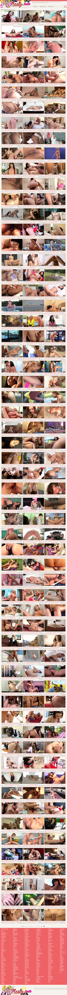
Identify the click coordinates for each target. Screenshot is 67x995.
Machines (38, 949)
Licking (38, 946)
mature (12, 161)
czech (34, 24)
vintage (33, 694)
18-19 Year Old (4, 929)
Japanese (38, 934)
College (15, 950)
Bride (2, 980)
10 (41, 926)
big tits (6, 24)
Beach (2, 957)
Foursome (27, 949)
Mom (37, 962)
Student (61, 940)
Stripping (62, 939)
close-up (58, 130)
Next (44, 926)
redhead (55, 54)
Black (2, 970)
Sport (61, 932)
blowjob (31, 24)
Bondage (3, 974)
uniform (9, 100)
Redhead (50, 950)
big (53, 54)
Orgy (37, 980)
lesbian (8, 24)
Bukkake (15, 930)
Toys (61, 956)
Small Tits (50, 977)
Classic (14, 946)
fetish (55, 130)
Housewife (27, 980)
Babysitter (3, 950)
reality (56, 511)
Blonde (3, 972)
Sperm (61, 930)
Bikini (2, 967)
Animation (3, 940)
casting (52, 450)
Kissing (38, 937)
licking (13, 24)
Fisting (26, 943)
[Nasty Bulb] (15, 4)
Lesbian (38, 944)
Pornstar (50, 940)
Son (49, 982)
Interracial (38, 932)
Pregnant (50, 943)
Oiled (37, 973)
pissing (49, 130)
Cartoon (15, 937)
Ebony (14, 980)
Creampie (15, 956)
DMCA (52, 990)
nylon (9, 191)
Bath (2, 952)
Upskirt (61, 960)
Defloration (15, 969)
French (26, 950)
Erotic (14, 983)
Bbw (2, 954)
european (14, 313)
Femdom (27, 936)
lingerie (9, 648)
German (26, 959)
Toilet (61, 954)
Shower (50, 969)
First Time (27, 942)
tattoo (8, 176)
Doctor (14, 972)
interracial (9, 237)
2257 (50, 990)
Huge (26, 982)
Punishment (51, 946)
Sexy (49, 964)
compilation (12, 648)
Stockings (62, 934)
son (52, 191)
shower (31, 618)
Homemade (27, 979)
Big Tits (3, 966)
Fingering (27, 940)
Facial (26, 932)
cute (29, 115)
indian (47, 176)
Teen (61, 949)
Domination (15, 976)
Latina (37, 943)
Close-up (15, 949)
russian (27, 450)
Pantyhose (50, 930)
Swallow (62, 942)
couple (52, 39)
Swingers (62, 943)
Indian (26, 983)
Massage (38, 952)
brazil (57, 709)
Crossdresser (16, 957)
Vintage (61, 962)
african (57, 694)
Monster (38, 963)
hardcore (52, 85)
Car (14, 936)
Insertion (38, 930)
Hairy (26, 970)
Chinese (15, 944)
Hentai (26, 977)
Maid (37, 950)
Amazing (3, 936)
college (25, 526)
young (12, 770)
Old (37, 974)
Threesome (62, 952)
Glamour (27, 962)
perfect (54, 557)
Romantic (50, 954)
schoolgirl (52, 298)
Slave (49, 974)
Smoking (50, 979)
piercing (36, 557)
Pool (49, 939)
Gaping (26, 956)
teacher (57, 374)
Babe (2, 949)
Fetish (26, 937)
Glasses (27, 963)
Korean (38, 940)
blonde (6, 39)
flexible (36, 633)
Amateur (3, 934)
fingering (14, 283)
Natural (38, 964)
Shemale (50, 967)
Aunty (2, 947)
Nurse (37, 969)
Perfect (49, 934)
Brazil (2, 977)
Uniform (62, 959)
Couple (14, 954)
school (12, 100)
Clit (14, 947)
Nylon (37, 970)
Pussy (49, 947)
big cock (47, 39)
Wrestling (62, 969)
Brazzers (3, 979)
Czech (14, 963)
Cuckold (15, 959)
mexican (11, 283)
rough (57, 146)
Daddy (14, 964)
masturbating (52, 130)
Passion (50, 933)
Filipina (26, 939)
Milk (37, 959)
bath (11, 298)
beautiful (25, 24)
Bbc (2, 953)
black (14, 176)
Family (26, 934)
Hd (25, 974)
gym (8, 39)
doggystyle (34, 252)
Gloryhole (27, 964)
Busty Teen (15, 933)
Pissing (50, 937)
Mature (38, 954)
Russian (50, 957)
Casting (15, 939)
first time (14, 420)
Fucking (26, 952)
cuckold (51, 435)
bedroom (33, 633)
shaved (11, 39)
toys (31, 115)
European (27, 929)
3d (1, 930)
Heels (26, 976)
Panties (50, 929)
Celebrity (15, 940)
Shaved (50, 966)
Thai (61, 950)
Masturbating (39, 953)
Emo (14, 982)
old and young (33, 755)
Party (49, 932)
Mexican (38, 956)
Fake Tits (27, 933)
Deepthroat (15, 967)
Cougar (14, 953)
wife (25, 85)
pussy (33, 115)
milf (26, 39)
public (33, 313)
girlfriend (49, 176)
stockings (55, 115)
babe (46, 161)
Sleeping (50, 976)
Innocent (38, 929)
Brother (3, 983)
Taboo (61, 944)
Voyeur (61, 964)
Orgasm (38, 979)
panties (56, 435)
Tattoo (61, 946)
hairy (10, 24)
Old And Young (39, 976)
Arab (2, 943)
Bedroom (3, 960)
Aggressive (4, 933)
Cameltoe (15, 934)
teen (3, 24)
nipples (54, 176)
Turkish (61, 957)
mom (25, 39)
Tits (61, 953)
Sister (49, 970)
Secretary (50, 962)
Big (2, 962)
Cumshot (15, 960)
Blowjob (3, 973)
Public (49, 944)
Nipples (38, 966)
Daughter (15, 966)
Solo (49, 980)
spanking (29, 39)
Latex (37, 942)
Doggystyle (15, 973)
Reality (49, 949)
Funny (26, 953)
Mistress (38, 960)
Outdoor (38, 982)
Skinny (49, 973)
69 (60, 972)
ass (49, 24)
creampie (55, 24)
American (3, 937)
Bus (14, 932)
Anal (2, 939)
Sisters (49, 972)
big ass (47, 24)
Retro (49, 952)
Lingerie (38, 947)
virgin (35, 785)
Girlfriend (27, 960)
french (58, 922)
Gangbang (27, 954)
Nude (37, 967)
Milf (37, 957)
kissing (34, 648)
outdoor (54, 252)
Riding (49, 953)
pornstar (33, 481)
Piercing (50, 936)
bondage (34, 222)
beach (31, 313)
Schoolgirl (50, 960)
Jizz (37, 936)
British (2, 982)
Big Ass (3, 963)
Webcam (62, 966)
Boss (2, 976)
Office (37, 972)
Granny (26, 966)
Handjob (27, 972)
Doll (14, 974)
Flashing (27, 944)
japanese (4, 191)
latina (12, 85)
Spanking (62, 929)
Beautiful (3, 959)
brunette (9, 85)
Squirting (62, 933)
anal (50, 24)
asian (4, 100)
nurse (54, 39)
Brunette (15, 929)
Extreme (27, 930)
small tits (8, 283)
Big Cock (3, 964)
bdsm (34, 39)
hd (9, 39)
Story (61, 936)
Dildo (14, 970)
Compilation (16, 952)
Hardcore (27, 973)
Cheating (15, 943)
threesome (57, 252)
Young (61, 970)
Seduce (50, 963)
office (48, 85)
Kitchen (38, 939)
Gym (26, 969)
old (56, 724)
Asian (2, 944)
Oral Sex (38, 977)
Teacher (62, 947)
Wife (61, 967)
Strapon (62, 937)
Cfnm (14, 942)
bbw (46, 252)
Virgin (61, 963)
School (49, 959)
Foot (26, 947)
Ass (2, 946)
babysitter (50, 846)
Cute (14, 962)
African (3, 932)
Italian (37, 933)
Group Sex (27, 967)
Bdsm (2, 956)
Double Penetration (17, 977)
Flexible (26, 946)
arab (25, 222)
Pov (49, 942)
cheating (25, 587)
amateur (28, 24)
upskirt (49, 115)
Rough (49, 956)
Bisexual (3, 969)
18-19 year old (7, 130)
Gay (26, 957)
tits (50, 85)
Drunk (14, 979)
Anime (2, 942)
